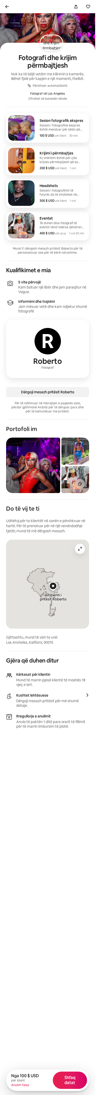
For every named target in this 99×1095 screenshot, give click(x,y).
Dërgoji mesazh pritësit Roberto (47, 392)
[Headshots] (47, 193)
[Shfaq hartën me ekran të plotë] (80, 549)
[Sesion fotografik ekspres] (47, 128)
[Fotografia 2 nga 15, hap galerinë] (75, 451)
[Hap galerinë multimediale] (80, 484)
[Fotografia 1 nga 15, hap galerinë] (33, 465)
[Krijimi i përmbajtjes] (47, 160)
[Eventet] (47, 225)
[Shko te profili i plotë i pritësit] (47, 349)
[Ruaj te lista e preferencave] (88, 7)
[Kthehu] (7, 7)
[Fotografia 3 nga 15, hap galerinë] (75, 479)
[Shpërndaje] (76, 7)
